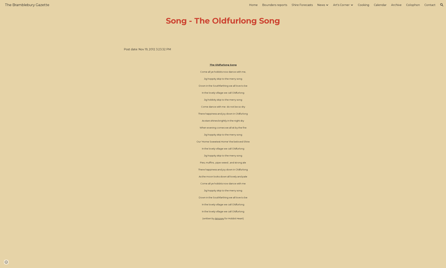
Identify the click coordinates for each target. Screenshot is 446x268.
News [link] (321, 5)
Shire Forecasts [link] (302, 5)
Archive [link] (396, 5)
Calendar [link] (380, 5)
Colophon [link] (413, 5)
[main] (223, 21)
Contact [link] (430, 5)
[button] (442, 5)
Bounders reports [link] (274, 5)
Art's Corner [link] (341, 5)
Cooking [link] (363, 5)
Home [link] (253, 5)
